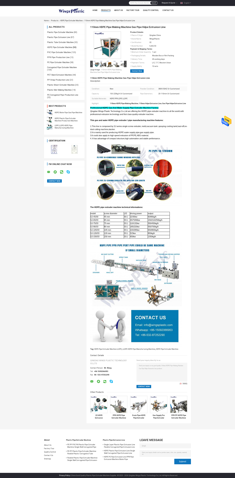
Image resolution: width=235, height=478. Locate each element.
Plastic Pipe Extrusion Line (58, 37)
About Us (118, 10)
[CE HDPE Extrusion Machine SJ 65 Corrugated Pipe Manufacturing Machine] (98, 404)
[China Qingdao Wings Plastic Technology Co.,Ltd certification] (54, 149)
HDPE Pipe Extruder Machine (71, 21)
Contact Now (137, 71)
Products (106, 10)
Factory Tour (132, 10)
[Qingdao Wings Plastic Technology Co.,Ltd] (71, 11)
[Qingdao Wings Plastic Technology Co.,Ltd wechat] (63, 172)
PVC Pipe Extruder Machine (59, 52)
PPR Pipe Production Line (58, 57)
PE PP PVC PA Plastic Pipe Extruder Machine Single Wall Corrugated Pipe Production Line (81, 446)
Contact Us (167, 10)
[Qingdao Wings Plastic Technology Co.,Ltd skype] (70, 172)
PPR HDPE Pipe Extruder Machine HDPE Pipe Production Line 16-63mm (119, 416)
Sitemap (47, 459)
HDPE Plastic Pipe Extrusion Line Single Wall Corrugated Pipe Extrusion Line (119, 452)
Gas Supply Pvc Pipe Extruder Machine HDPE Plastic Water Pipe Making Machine (159, 416)
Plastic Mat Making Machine (59, 90)
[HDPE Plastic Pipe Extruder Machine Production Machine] (49, 120)
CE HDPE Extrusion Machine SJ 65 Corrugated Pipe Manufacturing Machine (99, 416)
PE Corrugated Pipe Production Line (62, 95)
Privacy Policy (64, 475)
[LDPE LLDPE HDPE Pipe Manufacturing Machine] (49, 127)
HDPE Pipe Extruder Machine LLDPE (108, 349)
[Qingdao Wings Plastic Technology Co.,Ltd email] (50, 172)
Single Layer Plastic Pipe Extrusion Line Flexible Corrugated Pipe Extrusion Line (119, 446)
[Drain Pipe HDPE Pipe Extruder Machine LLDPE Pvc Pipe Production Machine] (138, 404)
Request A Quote (168, 3)
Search (154, 3)
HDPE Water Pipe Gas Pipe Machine (68, 113)
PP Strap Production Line (58, 80)
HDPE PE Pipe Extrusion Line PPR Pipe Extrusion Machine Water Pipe (119, 458)
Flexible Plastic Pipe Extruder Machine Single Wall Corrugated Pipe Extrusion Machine (82, 459)
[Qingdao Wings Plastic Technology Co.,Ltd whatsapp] (57, 172)
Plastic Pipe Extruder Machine (60, 32)
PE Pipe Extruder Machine (58, 62)
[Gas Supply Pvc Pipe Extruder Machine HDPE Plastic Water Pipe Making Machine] (158, 404)
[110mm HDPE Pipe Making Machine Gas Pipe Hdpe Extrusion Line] (107, 46)
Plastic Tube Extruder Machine (60, 42)
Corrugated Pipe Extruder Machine (62, 67)
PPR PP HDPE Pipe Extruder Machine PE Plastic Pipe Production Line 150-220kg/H (178, 416)
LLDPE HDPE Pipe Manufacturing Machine (139, 349)
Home (95, 10)
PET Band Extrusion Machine (59, 75)
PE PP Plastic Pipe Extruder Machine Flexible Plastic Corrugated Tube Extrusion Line (81, 452)
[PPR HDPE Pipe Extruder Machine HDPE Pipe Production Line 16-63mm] (118, 404)
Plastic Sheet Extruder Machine (61, 85)
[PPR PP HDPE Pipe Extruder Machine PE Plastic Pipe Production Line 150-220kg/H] (178, 404)
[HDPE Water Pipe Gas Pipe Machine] (49, 112)
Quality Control (151, 10)
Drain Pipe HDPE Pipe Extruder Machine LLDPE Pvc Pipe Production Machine (138, 416)
